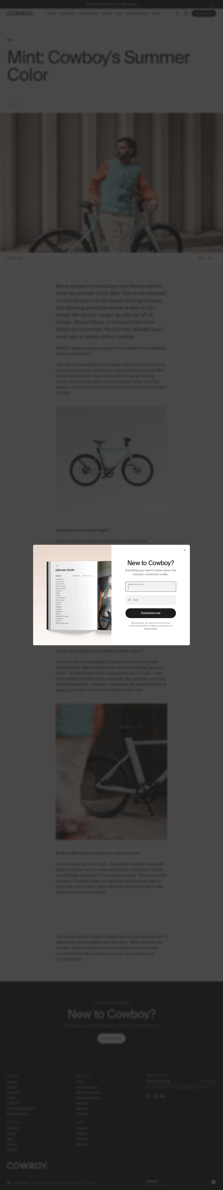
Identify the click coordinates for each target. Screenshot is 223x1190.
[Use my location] (129, 599)
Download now (150, 613)
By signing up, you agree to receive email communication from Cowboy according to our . (151, 626)
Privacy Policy (150, 628)
